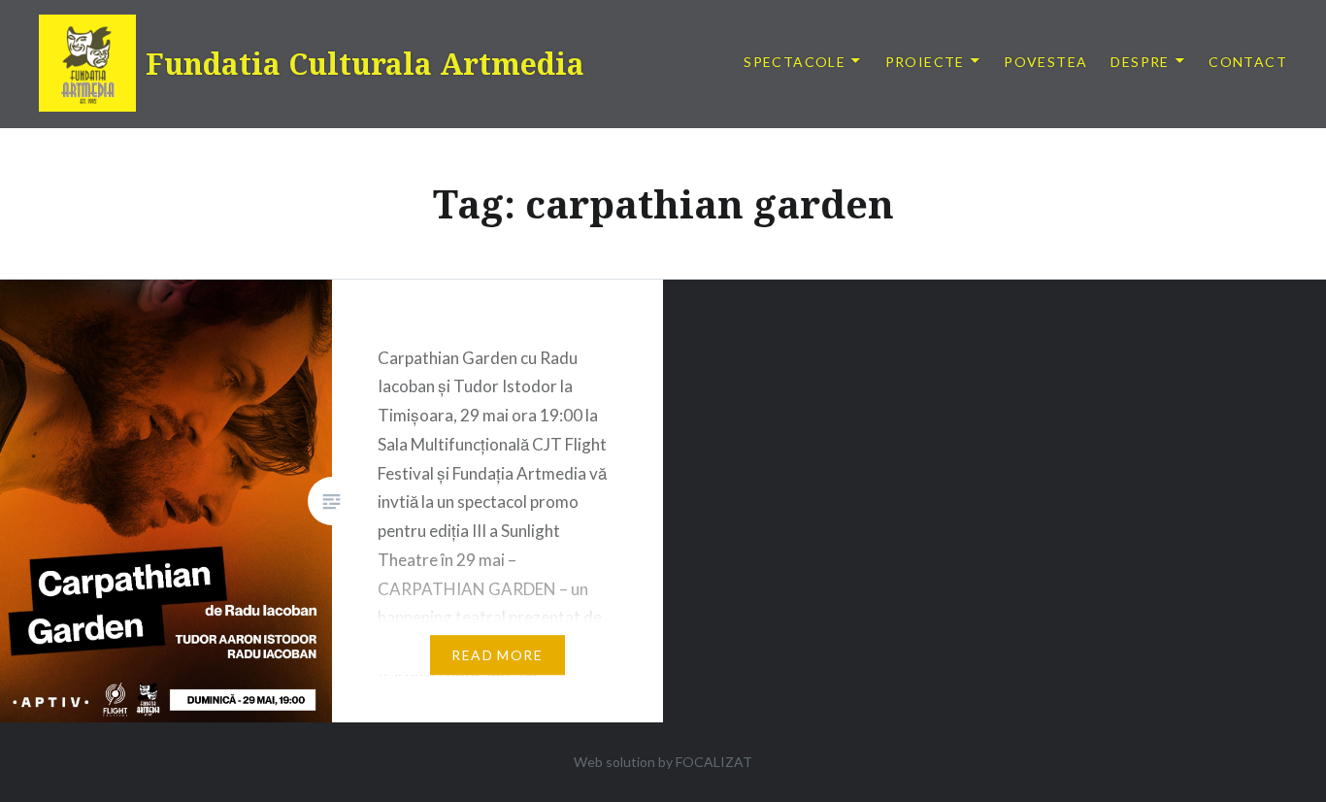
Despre (1140, 61)
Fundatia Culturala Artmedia (365, 64)
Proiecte (925, 61)
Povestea (1045, 61)
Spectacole (794, 61)
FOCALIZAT (714, 761)
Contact (1248, 61)
